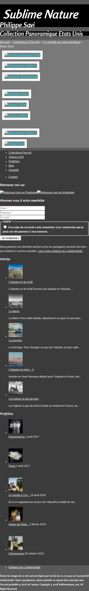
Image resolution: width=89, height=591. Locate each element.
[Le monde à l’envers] (16, 490)
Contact (13, 176)
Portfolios (14, 161)
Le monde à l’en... (19, 495)
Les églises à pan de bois (24, 398)
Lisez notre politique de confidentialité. (60, 251)
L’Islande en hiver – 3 (21, 369)
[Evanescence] (16, 432)
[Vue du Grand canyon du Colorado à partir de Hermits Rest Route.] (21, 76)
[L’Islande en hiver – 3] (16, 365)
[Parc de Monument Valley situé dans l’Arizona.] (20, 65)
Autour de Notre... (19, 524)
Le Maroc (14, 311)
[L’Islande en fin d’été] (16, 277)
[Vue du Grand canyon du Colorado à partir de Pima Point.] (14, 143)
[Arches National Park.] (22, 55)
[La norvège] (16, 336)
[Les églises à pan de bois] (16, 394)
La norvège (15, 340)
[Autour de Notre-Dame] (16, 520)
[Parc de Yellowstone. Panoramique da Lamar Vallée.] (16, 115)
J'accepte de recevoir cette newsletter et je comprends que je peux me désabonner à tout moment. (43, 229)
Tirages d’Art (16, 157)
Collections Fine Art (20, 152)
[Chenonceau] (16, 549)
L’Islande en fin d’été (21, 282)
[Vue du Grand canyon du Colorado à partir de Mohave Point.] (16, 94)
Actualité (14, 170)
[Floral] (16, 461)
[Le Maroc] (16, 306)
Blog (11, 165)
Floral (12, 465)
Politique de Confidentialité (24, 567)
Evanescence (17, 436)
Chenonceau (17, 553)
